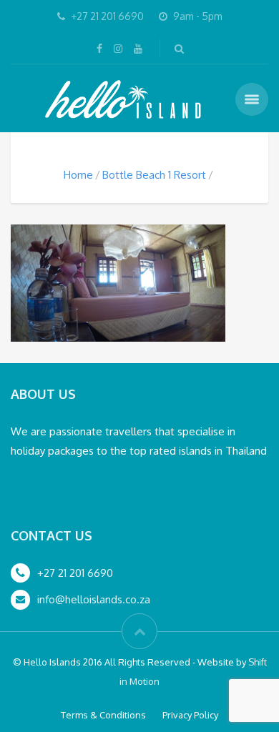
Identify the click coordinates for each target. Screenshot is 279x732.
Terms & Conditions (103, 715)
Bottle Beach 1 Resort (154, 175)
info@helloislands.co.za (93, 599)
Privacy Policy (190, 715)
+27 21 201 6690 (75, 573)
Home (78, 175)
